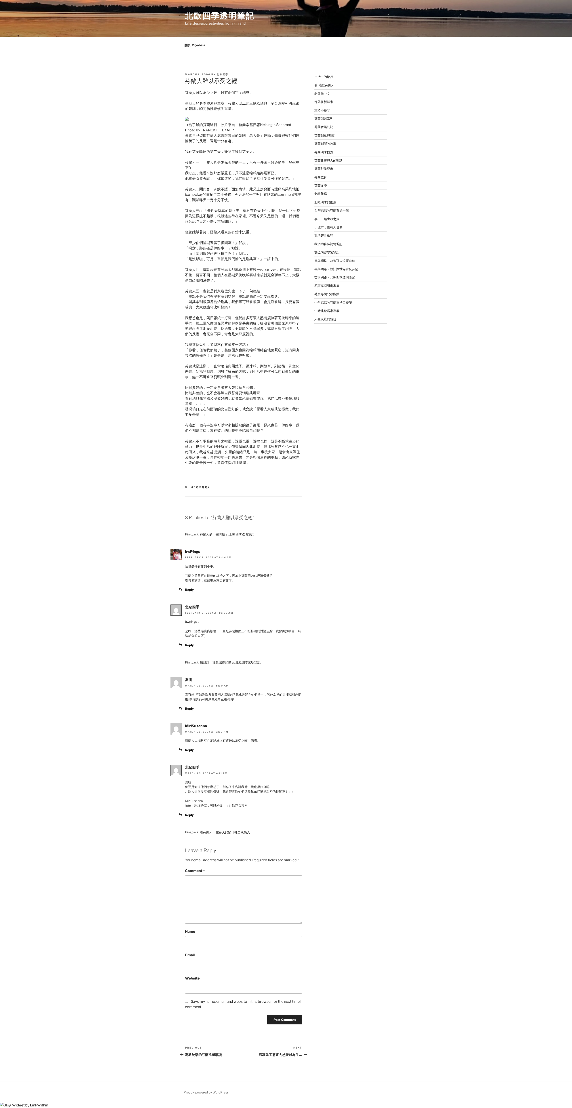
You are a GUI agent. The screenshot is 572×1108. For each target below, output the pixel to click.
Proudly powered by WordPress (206, 1092)
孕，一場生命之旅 (326, 219)
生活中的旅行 (323, 77)
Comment (195, 871)
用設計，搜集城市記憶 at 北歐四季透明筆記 (230, 662)
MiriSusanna (196, 726)
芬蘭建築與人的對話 (328, 160)
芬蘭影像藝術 (323, 169)
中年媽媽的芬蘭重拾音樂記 (333, 302)
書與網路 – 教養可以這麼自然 (334, 261)
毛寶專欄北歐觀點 (326, 294)
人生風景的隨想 (325, 319)
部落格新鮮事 (323, 102)
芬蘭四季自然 (323, 152)
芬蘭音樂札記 (323, 127)
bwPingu (192, 552)
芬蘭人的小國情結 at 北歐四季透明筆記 (227, 534)
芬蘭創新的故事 (325, 143)
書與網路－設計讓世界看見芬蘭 (336, 269)
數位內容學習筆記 (326, 252)
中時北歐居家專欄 (326, 311)
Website (192, 978)
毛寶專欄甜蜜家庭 (326, 286)
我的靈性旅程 (323, 235)
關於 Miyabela (195, 45)
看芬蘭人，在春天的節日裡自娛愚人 (225, 832)
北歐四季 (222, 74)
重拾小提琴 (322, 110)
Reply (189, 590)
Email (190, 955)
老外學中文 (322, 93)
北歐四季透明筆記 (219, 16)
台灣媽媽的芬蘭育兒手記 (331, 210)
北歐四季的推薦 (325, 202)
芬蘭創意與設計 (325, 135)
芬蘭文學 (320, 185)
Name (190, 931)
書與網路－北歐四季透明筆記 (334, 277)
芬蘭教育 (320, 177)
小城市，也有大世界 (328, 227)
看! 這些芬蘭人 (201, 487)
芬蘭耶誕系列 (323, 118)
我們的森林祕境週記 (328, 244)
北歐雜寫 (320, 194)
